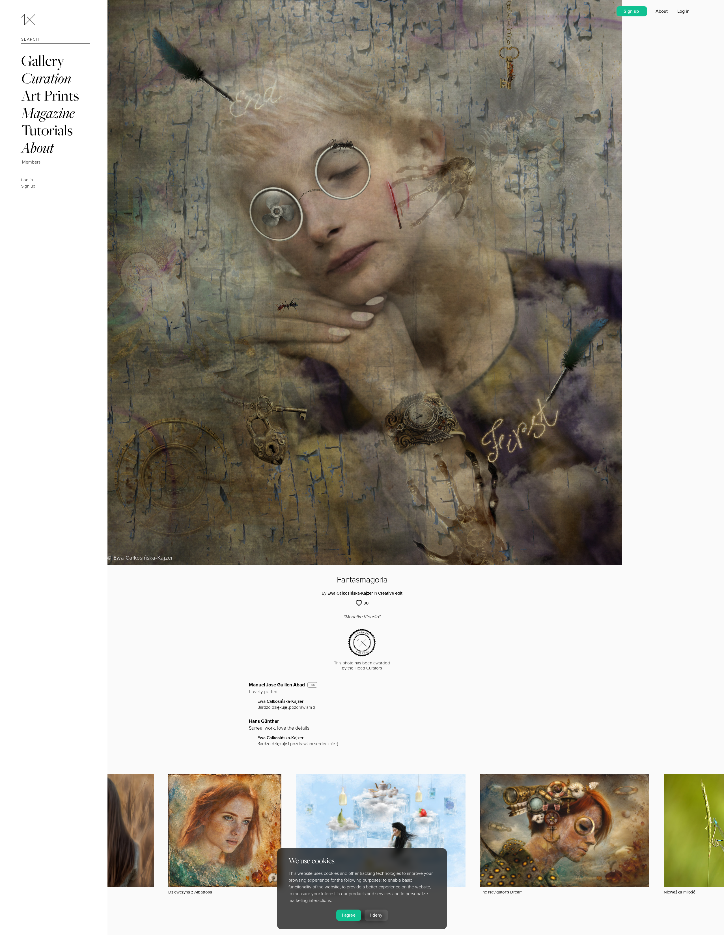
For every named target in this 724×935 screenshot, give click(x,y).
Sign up (28, 186)
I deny (376, 915)
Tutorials (47, 130)
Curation (46, 78)
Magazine (48, 113)
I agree (348, 915)
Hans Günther (264, 721)
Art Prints (50, 95)
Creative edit (390, 593)
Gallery (42, 60)
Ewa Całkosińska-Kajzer (350, 593)
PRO (312, 685)
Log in (27, 179)
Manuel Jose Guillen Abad (277, 685)
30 (366, 603)
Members (31, 162)
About (37, 147)
